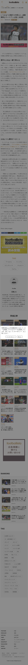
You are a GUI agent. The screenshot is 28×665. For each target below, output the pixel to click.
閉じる (19, 337)
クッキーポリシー (11, 337)
